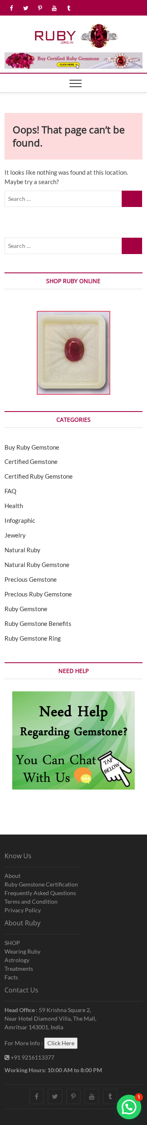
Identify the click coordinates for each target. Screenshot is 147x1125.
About (12, 875)
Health (13, 505)
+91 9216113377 (31, 1057)
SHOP (12, 942)
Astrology (16, 959)
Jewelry (15, 535)
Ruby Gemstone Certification (41, 884)
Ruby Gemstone (25, 608)
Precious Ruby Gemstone (38, 594)
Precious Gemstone (30, 579)
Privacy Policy (22, 910)
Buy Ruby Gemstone (31, 447)
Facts (11, 977)
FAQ (10, 491)
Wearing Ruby (22, 951)
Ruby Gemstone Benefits (37, 623)
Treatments (18, 968)
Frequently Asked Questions (40, 892)
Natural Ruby (22, 550)
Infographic (19, 520)
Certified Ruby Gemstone (38, 476)
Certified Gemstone (31, 461)
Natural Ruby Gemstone (36, 564)
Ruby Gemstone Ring (32, 638)
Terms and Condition (31, 901)
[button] (129, 1107)
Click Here (60, 1043)
